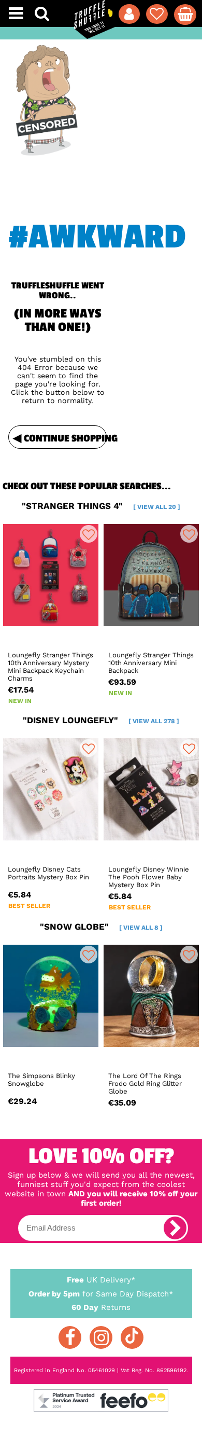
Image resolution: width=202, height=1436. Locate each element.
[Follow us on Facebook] (70, 1337)
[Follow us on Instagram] (101, 1337)
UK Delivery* (101, 1280)
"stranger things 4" (101, 506)
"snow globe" (101, 926)
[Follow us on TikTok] (132, 1337)
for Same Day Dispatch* (101, 1294)
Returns (101, 1307)
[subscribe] (175, 1228)
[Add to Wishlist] (88, 534)
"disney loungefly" (101, 720)
